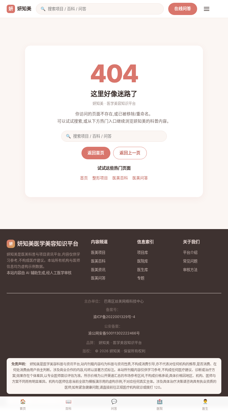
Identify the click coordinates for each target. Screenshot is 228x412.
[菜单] (207, 9)
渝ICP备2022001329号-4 (114, 317)
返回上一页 (130, 152)
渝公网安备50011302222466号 (114, 333)
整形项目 (100, 178)
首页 (84, 178)
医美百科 (120, 178)
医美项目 (98, 252)
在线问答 (182, 8)
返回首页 (96, 152)
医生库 (142, 269)
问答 (114, 405)
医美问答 (140, 178)
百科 (68, 405)
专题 (140, 278)
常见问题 (190, 261)
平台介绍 (190, 252)
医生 (205, 405)
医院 (160, 405)
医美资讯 (98, 269)
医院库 (142, 261)
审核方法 (190, 269)
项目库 (142, 252)
